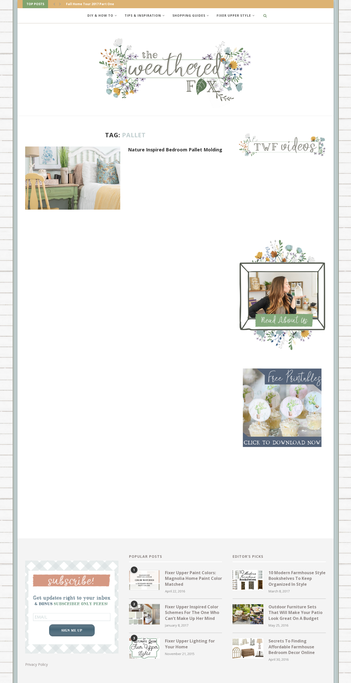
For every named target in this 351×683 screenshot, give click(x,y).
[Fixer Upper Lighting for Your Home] (144, 648)
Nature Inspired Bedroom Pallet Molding (175, 150)
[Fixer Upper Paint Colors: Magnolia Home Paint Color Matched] (144, 580)
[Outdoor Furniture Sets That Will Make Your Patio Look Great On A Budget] (248, 614)
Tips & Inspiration (143, 15)
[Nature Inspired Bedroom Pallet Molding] (72, 178)
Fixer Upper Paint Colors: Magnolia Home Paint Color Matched (193, 578)
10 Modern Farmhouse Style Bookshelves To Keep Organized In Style (297, 578)
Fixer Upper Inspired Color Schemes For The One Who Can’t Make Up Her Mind (192, 612)
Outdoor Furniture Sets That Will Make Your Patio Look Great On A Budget (295, 612)
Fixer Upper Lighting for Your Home (190, 643)
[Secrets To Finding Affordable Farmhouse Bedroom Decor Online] (248, 648)
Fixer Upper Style (234, 15)
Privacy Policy (36, 664)
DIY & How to (100, 15)
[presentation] (54, 4)
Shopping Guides (188, 15)
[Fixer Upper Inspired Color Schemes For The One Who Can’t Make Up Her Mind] (144, 614)
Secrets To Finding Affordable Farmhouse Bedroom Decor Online (292, 646)
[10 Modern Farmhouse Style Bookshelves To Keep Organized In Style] (248, 580)
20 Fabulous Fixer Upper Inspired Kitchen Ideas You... (109, 4)
